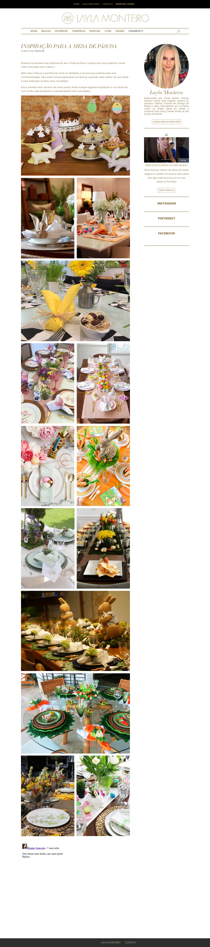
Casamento (135, 31)
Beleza (46, 31)
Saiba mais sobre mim (166, 121)
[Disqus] (75, 883)
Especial (95, 31)
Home (76, 4)
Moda (34, 31)
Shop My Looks (125, 4)
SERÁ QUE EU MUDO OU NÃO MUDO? (166, 165)
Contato (108, 4)
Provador (61, 31)
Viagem (119, 31)
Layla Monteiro (91, 4)
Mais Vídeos (166, 190)
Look (108, 31)
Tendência (78, 31)
